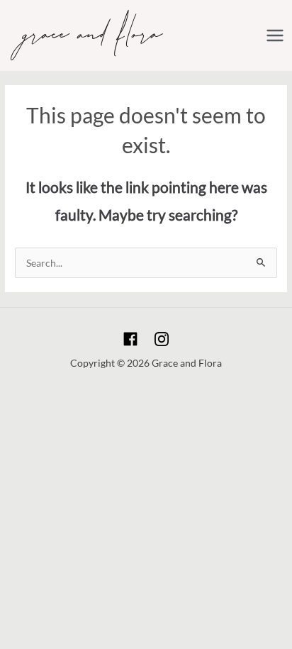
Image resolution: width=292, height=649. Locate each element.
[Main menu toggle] (275, 35)
